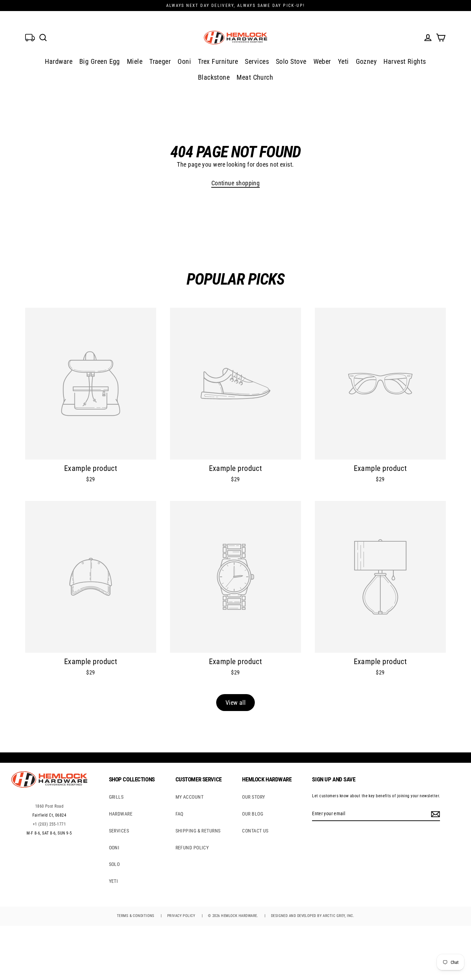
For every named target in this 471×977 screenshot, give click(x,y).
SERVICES (119, 830)
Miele (134, 61)
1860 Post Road (49, 806)
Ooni (184, 61)
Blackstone (214, 77)
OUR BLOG (252, 814)
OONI (114, 847)
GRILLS (116, 797)
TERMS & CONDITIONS (135, 916)
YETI (113, 881)
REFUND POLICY (192, 847)
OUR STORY (253, 797)
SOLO (114, 864)
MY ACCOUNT (190, 797)
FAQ (179, 814)
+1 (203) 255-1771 (49, 824)
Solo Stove (291, 61)
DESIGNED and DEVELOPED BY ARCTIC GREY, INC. (312, 916)
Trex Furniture (218, 61)
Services (257, 61)
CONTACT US (255, 830)
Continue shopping (235, 183)
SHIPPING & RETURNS (198, 830)
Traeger (160, 61)
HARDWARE (121, 814)
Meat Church (255, 77)
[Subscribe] (434, 814)
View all (236, 702)
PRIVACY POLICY (181, 916)
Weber (322, 61)
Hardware (58, 61)
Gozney (366, 61)
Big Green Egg (99, 61)
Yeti (343, 61)
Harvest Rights (404, 61)
